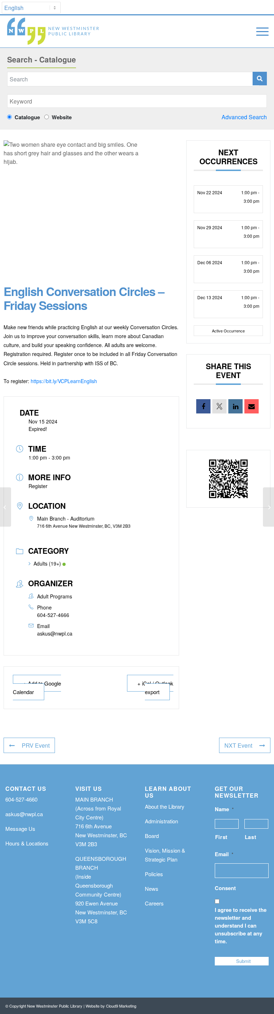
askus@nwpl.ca (54, 633)
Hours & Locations (27, 843)
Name (224, 809)
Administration (161, 821)
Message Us (20, 828)
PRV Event (36, 745)
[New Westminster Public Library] (52, 31)
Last (251, 837)
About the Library (164, 806)
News (151, 888)
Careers (154, 903)
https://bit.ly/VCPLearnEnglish (64, 381)
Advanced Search (244, 117)
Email (224, 854)
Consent (225, 888)
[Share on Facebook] (203, 406)
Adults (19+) (47, 563)
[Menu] (259, 31)
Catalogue (27, 117)
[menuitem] (259, 31)
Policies (154, 874)
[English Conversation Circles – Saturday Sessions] (268, 507)
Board (152, 835)
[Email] (251, 406)
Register (38, 486)
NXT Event (238, 745)
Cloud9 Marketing (121, 1006)
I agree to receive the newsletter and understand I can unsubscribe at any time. (241, 925)
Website (60, 117)
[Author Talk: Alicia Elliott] (5, 507)
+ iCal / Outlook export (155, 687)
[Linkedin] (235, 406)
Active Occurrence (228, 330)
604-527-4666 (53, 614)
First (221, 837)
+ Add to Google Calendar (37, 687)
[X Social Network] (219, 406)
